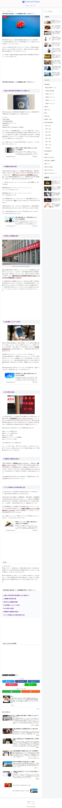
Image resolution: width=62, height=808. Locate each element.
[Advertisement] (21, 67)
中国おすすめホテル (49, 170)
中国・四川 (48, 147)
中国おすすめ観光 (48, 167)
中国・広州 (48, 132)
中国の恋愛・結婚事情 (49, 160)
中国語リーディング (50, 103)
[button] (60, 11)
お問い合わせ (29, 802)
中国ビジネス (5, 675)
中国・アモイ (48, 144)
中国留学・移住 (12, 675)
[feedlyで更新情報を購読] (11, 691)
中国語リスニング (49, 94)
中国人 (45, 113)
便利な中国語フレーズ (50, 87)
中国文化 (46, 106)
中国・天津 (48, 141)
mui (12, 696)
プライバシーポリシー (33, 803)
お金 (17, 675)
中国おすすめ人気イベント (50, 173)
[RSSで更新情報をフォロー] (30, 691)
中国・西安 (48, 135)
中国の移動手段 (48, 151)
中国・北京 (48, 125)
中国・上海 (48, 128)
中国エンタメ (47, 163)
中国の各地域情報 (48, 122)
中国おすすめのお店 (49, 157)
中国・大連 (48, 138)
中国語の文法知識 (49, 90)
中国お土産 (46, 116)
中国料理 (46, 154)
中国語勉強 (46, 84)
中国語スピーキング (50, 97)
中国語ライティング (50, 100)
